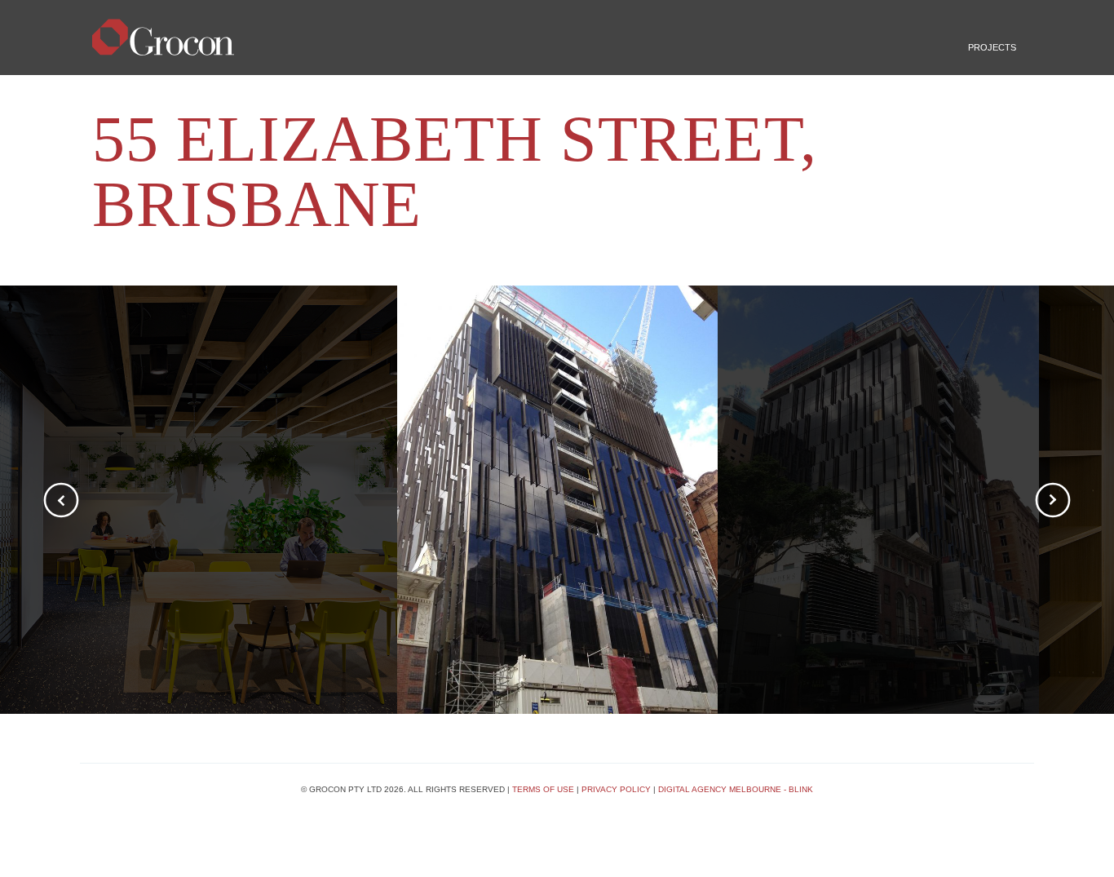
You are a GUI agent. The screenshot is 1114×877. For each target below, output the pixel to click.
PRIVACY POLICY (616, 789)
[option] (557, 500)
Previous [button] (61, 500)
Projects (992, 47)
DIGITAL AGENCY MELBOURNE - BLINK (735, 789)
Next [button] (1052, 500)
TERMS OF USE (543, 789)
